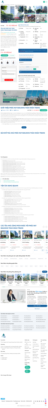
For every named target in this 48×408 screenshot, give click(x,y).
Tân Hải (4, 246)
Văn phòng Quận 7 (16, 317)
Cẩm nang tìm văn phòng (43, 344)
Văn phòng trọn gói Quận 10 (29, 327)
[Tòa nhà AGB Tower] (6, 234)
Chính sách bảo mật (27, 353)
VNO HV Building (16, 242)
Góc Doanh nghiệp (43, 366)
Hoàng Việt (16, 246)
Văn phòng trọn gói (16, 401)
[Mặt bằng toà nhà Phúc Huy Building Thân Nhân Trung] (41, 18)
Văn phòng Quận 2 (16, 315)
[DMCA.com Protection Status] (3, 399)
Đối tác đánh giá (36, 349)
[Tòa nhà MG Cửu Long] (30, 234)
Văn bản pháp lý (44, 353)
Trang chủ (3, 401)
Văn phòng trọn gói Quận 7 (17, 327)
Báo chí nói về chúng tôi (35, 352)
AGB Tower (3, 242)
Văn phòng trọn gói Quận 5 (5, 327)
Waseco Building (40, 242)
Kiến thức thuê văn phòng (43, 347)
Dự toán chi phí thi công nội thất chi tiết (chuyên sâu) (31, 71)
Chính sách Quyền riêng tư (27, 356)
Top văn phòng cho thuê (43, 356)
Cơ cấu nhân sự (35, 344)
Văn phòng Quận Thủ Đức (40, 321)
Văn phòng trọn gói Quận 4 (40, 325)
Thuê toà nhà (23, 401)
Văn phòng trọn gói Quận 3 (28, 325)
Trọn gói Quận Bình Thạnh (5, 329)
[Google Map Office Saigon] (34, 403)
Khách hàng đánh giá (36, 346)
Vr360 (17, 403)
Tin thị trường (43, 368)
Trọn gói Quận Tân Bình (28, 329)
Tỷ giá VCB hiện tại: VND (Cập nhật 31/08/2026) (29, 66)
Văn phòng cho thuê (9, 401)
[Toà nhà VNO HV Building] (18, 234)
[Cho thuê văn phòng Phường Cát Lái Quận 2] (27, 279)
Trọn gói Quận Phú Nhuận (17, 329)
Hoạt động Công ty (36, 358)
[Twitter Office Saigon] (36, 401)
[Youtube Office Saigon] (37, 401)
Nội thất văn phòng (43, 359)
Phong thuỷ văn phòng (43, 362)
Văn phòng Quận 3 (27, 315)
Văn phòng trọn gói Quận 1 (5, 325)
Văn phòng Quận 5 (4, 317)
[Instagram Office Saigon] (43, 401)
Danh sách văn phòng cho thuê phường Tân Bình (11, 181)
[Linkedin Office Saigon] (39, 401)
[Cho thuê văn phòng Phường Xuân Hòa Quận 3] (43, 280)
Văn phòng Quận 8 (27, 317)
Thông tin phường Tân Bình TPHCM (9, 180)
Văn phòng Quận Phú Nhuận (5, 321)
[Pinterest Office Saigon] (41, 401)
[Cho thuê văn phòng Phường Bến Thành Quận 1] (4, 280)
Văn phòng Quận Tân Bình (17, 321)
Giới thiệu (34, 342)
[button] (44, 227)
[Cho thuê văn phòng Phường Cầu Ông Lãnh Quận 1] (12, 280)
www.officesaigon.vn (28, 405)
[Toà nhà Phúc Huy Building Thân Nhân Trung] (12, 14)
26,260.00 (27, 66)
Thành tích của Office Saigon (35, 355)
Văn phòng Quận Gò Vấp (28, 321)
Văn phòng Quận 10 (4, 319)
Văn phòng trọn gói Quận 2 (17, 325)
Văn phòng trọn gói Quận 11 (41, 327)
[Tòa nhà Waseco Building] (42, 234)
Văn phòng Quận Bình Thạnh (41, 319)
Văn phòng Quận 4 (39, 315)
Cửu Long (28, 246)
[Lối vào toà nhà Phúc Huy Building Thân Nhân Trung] (29, 18)
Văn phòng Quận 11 (16, 319)
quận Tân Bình (4, 248)
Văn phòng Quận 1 (4, 315)
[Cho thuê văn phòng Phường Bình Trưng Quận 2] (20, 280)
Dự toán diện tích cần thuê (26, 59)
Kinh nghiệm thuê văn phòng (44, 351)
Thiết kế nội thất (29, 401)
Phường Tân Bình (6, 32)
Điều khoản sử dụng (27, 360)
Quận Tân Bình (12, 32)
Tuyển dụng (35, 361)
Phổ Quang (40, 246)
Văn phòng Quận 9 (39, 317)
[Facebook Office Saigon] (34, 401)
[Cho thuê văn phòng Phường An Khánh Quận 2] (35, 280)
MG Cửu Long (27, 242)
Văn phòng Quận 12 (27, 319)
